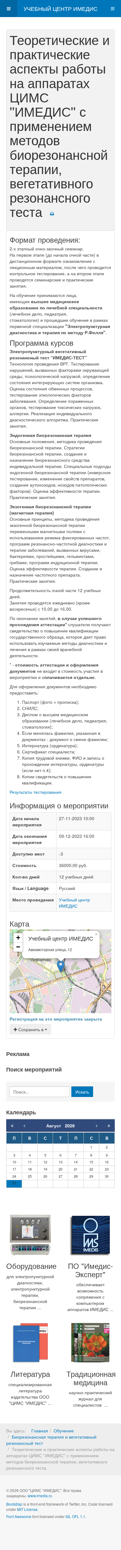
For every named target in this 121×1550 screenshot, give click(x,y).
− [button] (18, 947)
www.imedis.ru (40, 1495)
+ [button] (18, 937)
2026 (70, 1125)
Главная (39, 1430)
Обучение (64, 1430)
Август (55, 1125)
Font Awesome (18, 1516)
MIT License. (27, 1509)
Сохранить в (31, 1029)
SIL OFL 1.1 (75, 1516)
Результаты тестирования (35, 792)
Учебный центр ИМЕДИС (74, 902)
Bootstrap (14, 1504)
